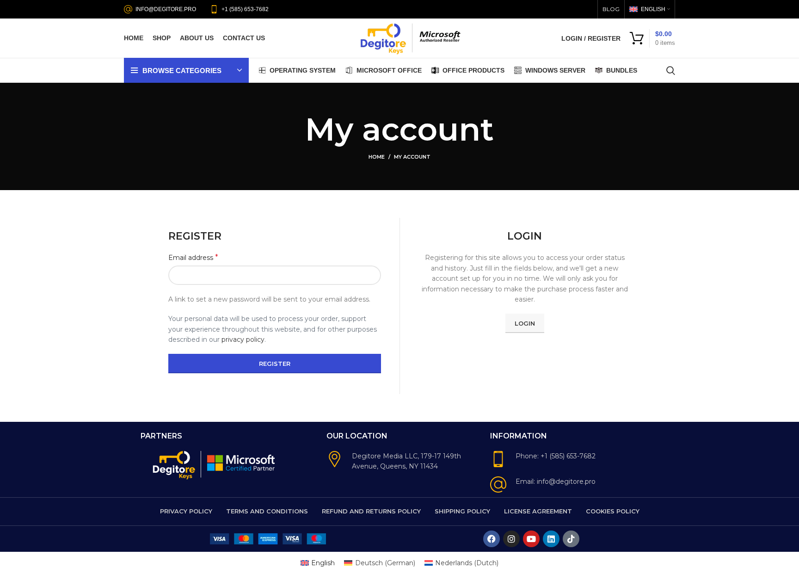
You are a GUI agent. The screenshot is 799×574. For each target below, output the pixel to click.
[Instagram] (511, 539)
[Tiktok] (571, 539)
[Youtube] (531, 539)
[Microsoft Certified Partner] (242, 462)
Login (525, 323)
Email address (193, 257)
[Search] (671, 70)
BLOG (611, 9)
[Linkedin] (551, 539)
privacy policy (242, 339)
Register (274, 363)
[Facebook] (491, 539)
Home (377, 157)
